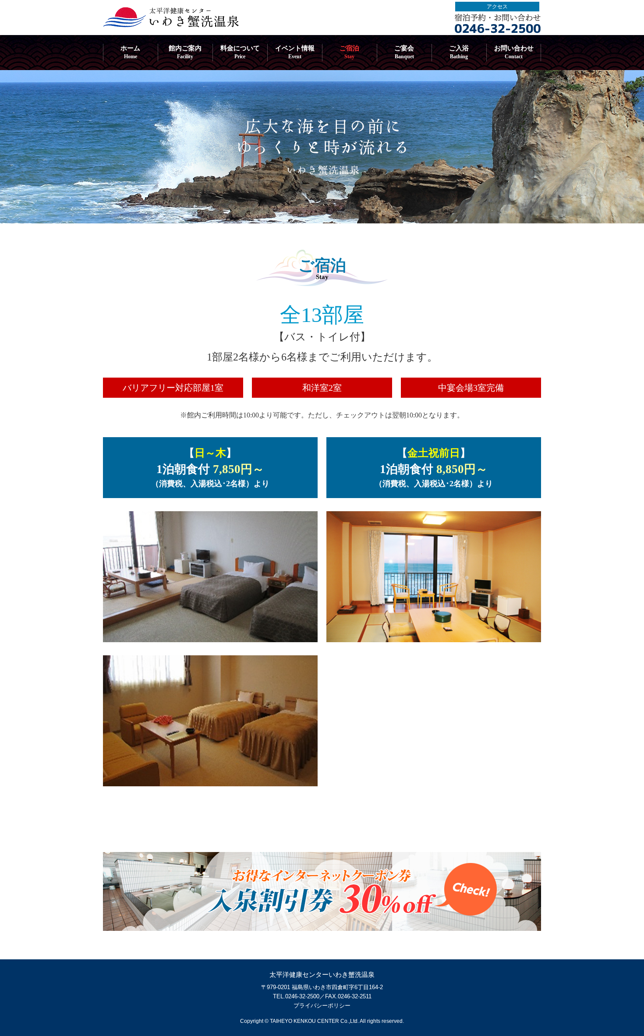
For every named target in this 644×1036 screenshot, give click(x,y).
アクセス (497, 7)
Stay (349, 52)
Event (295, 52)
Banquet (404, 52)
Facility (185, 52)
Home (130, 52)
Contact (514, 52)
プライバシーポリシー (322, 1005)
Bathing (459, 52)
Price (240, 52)
